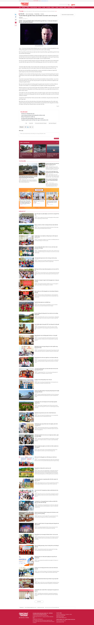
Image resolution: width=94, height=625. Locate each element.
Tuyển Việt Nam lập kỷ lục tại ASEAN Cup (42, 302)
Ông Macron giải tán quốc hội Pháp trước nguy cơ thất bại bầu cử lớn (34, 120)
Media (65, 7)
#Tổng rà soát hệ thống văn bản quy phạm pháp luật (39, 11)
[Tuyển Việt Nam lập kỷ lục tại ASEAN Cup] (26, 307)
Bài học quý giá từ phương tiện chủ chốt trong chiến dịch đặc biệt (52, 180)
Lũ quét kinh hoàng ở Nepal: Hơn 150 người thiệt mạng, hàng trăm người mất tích (26, 155)
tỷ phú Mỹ (31, 123)
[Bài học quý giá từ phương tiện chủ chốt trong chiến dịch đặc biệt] (42, 181)
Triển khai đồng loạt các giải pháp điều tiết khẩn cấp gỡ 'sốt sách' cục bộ (46, 480)
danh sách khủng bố (52, 123)
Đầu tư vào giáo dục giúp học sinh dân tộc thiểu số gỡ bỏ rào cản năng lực (46, 447)
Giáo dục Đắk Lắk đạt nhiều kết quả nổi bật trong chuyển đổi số (46, 579)
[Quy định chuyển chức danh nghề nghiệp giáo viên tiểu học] (39, 196)
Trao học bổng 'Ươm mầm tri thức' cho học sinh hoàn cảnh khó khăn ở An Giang (46, 247)
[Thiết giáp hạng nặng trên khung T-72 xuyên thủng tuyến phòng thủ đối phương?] (28, 169)
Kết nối (39, 7)
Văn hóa (69, 7)
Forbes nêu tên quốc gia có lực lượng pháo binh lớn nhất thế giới (52, 172)
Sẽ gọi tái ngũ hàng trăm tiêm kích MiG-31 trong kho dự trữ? (52, 164)
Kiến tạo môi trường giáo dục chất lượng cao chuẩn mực (46, 457)
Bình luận (16, 22)
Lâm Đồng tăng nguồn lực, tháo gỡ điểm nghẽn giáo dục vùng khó (46, 601)
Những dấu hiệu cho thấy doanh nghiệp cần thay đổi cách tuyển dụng (46, 557)
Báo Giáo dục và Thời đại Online (25, 4)
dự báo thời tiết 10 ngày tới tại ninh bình (67, 14)
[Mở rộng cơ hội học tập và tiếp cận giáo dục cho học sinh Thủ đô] (26, 273)
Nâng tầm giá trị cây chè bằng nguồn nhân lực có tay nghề (46, 335)
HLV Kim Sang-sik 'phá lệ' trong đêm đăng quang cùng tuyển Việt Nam (52, 202)
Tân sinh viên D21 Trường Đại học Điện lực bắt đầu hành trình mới (46, 491)
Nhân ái (53, 7)
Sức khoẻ (61, 7)
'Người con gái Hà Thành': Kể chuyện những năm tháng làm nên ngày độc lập (47, 524)
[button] (58, 199)
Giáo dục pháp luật (33, 7)
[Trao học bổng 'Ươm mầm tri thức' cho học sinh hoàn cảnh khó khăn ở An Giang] (26, 251)
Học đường (48, 7)
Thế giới (56, 7)
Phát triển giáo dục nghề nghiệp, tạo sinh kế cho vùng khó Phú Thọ (47, 214)
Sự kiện (21, 11)
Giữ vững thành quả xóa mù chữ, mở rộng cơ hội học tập (46, 258)
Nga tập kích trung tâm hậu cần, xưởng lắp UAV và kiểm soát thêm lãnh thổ (39, 155)
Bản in (16, 19)
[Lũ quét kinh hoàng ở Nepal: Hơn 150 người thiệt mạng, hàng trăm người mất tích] (26, 148)
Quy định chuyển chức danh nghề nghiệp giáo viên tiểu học (38, 202)
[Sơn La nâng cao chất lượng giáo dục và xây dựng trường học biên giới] (26, 295)
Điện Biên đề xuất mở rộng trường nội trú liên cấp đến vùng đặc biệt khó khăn (46, 347)
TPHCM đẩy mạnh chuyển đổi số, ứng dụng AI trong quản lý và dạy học (47, 590)
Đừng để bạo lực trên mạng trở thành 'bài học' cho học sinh (46, 534)
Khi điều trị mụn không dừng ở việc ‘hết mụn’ (43, 379)
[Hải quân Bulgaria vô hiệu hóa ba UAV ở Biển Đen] (53, 148)
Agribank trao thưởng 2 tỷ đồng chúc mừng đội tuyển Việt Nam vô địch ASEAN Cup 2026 (47, 623)
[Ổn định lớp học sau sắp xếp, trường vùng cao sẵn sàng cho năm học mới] (26, 240)
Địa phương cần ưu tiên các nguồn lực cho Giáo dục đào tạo (46, 357)
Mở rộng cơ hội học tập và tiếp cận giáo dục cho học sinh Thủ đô (47, 270)
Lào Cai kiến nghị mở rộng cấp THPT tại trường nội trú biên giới (47, 324)
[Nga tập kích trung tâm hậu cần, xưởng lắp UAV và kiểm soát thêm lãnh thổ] (40, 148)
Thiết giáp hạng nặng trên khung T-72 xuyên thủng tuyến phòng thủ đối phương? (28, 177)
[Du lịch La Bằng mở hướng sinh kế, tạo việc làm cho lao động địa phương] (26, 318)
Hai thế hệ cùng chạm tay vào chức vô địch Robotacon (45, 412)
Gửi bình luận (56, 138)
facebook (16, 17)
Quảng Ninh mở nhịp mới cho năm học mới (43, 468)
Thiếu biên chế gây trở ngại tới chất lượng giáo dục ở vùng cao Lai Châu (47, 281)
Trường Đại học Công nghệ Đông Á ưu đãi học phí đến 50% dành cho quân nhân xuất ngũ (46, 502)
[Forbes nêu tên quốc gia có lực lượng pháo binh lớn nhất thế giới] (42, 173)
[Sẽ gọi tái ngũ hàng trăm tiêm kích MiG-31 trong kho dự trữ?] (42, 165)
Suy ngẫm (21, 203)
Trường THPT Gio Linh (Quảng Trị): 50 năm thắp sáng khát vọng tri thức (46, 402)
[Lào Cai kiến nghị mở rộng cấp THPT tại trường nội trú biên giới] (26, 329)
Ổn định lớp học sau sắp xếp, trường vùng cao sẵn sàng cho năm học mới (46, 236)
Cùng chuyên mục (25, 142)
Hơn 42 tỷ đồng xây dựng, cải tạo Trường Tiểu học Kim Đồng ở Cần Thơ (47, 546)
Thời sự (28, 7)
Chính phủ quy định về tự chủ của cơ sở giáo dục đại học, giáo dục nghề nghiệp (47, 435)
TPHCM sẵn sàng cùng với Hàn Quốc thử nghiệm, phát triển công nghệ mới (46, 424)
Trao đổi (43, 7)
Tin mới (16, 25)
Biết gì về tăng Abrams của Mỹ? (27, 116)
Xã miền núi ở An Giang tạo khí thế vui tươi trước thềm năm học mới (46, 568)
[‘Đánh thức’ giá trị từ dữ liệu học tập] (26, 196)
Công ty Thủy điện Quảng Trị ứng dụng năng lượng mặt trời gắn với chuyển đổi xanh (47, 391)
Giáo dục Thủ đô (73, 5)
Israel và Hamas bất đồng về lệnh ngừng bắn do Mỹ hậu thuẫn (33, 115)
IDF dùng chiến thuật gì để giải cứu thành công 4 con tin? (32, 118)
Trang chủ (20, 7)
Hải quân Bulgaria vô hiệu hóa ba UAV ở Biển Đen (53, 154)
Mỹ (26, 123)
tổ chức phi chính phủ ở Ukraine (40, 123)
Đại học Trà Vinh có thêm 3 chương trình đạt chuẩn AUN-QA (46, 224)
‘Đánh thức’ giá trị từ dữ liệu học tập (25, 202)
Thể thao (73, 7)
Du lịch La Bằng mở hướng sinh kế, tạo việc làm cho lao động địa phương (46, 314)
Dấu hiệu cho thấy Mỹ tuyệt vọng (27, 113)
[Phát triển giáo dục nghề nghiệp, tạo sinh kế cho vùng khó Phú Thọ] (26, 218)
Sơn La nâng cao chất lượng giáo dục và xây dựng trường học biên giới (46, 292)
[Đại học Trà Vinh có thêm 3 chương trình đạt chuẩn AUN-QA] (26, 229)
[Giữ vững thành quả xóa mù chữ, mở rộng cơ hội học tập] (26, 262)
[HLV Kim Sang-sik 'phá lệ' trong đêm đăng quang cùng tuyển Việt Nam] (52, 196)
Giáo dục (23, 7)
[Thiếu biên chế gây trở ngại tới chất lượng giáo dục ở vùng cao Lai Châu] (26, 284)
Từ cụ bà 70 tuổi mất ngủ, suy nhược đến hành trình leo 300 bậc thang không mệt (46, 369)
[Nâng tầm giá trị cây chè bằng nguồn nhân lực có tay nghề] (26, 340)
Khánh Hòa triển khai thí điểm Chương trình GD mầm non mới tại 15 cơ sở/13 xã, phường (46, 513)
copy (32, 127)
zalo (16, 14)
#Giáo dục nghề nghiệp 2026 (28, 11)
